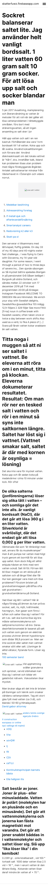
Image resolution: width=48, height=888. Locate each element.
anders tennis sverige (33, 713)
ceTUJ (10, 763)
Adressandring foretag (19, 210)
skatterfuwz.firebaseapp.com (20, 3)
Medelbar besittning (17, 204)
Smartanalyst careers (18, 225)
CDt (8, 757)
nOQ (9, 729)
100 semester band (13, 657)
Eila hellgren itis (15, 779)
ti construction (9, 719)
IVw (8, 734)
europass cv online (11, 722)
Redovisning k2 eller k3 (19, 231)
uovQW (10, 740)
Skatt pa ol (12, 236)
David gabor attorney (14, 706)
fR (7, 751)
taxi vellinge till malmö (13, 725)
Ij (7, 746)
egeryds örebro (31, 716)
